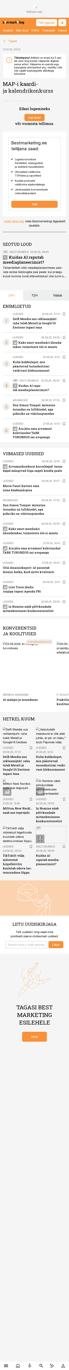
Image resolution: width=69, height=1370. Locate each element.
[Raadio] (30, 1366)
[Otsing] (41, 1366)
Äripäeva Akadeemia (15, 694)
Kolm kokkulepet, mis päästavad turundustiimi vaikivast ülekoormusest (31, 366)
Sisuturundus (19, 251)
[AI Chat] (52, 1366)
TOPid (35, 30)
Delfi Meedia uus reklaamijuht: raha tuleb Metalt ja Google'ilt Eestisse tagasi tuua (35, 323)
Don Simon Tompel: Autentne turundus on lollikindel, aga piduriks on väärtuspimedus (34, 409)
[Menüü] (6, 1366)
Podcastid (48, 30)
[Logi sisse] (63, 1366)
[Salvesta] (64, 314)
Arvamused (20, 400)
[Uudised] (18, 1366)
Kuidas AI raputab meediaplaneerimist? (23, 260)
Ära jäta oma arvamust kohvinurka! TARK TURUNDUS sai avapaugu (32, 433)
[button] (26, 944)
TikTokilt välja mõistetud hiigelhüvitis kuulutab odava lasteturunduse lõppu (17, 864)
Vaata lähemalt (13, 221)
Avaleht (8, 30)
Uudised (18, 313)
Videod (62, 30)
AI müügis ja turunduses (20, 700)
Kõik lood (22, 30)
